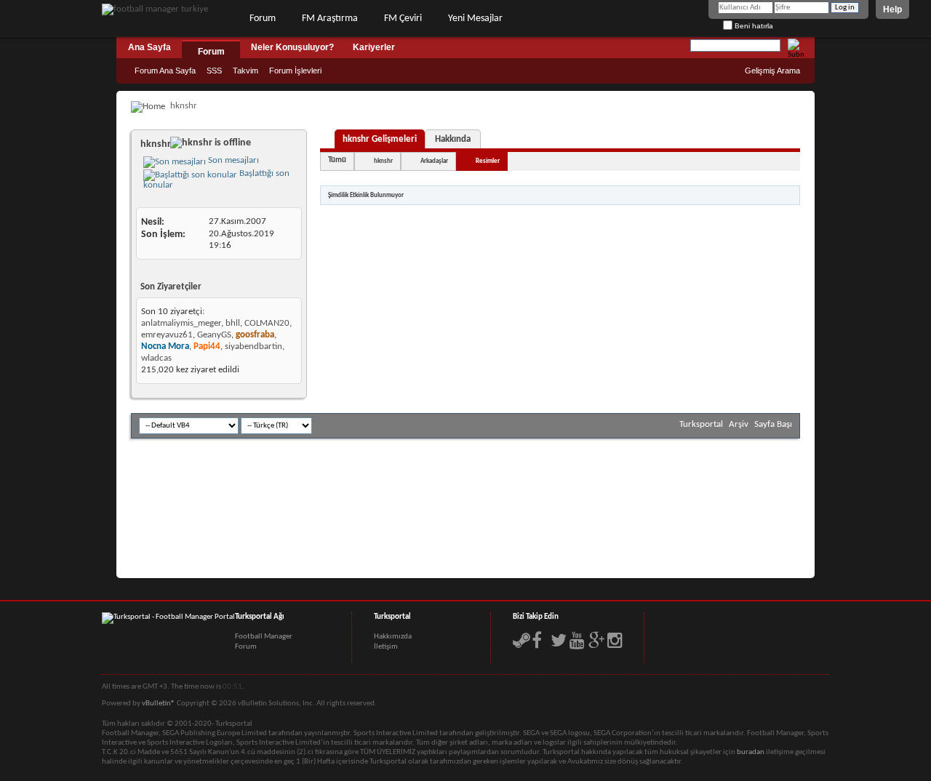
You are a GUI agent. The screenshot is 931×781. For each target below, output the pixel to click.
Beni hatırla (752, 26)
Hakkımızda (393, 637)
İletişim (386, 647)
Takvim (245, 70)
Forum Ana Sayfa (165, 70)
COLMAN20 (266, 323)
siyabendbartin (253, 346)
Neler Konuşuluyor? (292, 47)
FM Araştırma (330, 18)
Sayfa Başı (773, 424)
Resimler (488, 161)
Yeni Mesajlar (475, 18)
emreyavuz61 (167, 335)
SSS (214, 70)
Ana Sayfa (149, 47)
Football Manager (263, 637)
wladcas (156, 358)
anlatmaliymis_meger (181, 323)
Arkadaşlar (434, 161)
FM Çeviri (403, 18)
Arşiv (738, 424)
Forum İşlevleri (295, 70)
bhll (232, 323)
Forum (262, 18)
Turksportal (701, 424)
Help (892, 9)
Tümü (337, 160)
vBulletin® (158, 704)
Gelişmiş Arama (772, 70)
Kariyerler (374, 47)
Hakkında (453, 139)
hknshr (383, 161)
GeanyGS (214, 335)
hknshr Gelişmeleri (380, 139)
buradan (750, 752)
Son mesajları (232, 160)
